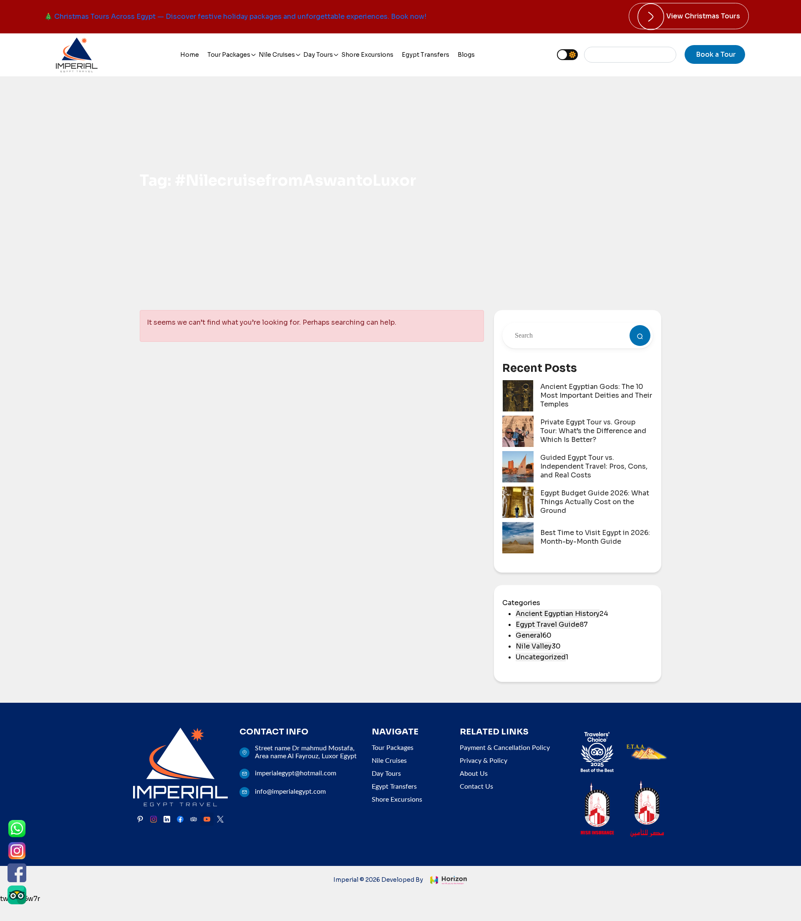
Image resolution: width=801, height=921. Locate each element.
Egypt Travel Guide (547, 624)
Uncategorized (541, 657)
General (529, 635)
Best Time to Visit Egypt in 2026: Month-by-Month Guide (595, 537)
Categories (521, 602)
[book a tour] (640, 335)
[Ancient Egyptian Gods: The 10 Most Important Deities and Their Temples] (518, 395)
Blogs (466, 54)
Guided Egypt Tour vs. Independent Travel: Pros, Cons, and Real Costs (593, 466)
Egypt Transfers (425, 54)
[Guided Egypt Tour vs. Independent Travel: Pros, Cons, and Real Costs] (518, 466)
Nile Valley (534, 646)
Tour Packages (228, 54)
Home (189, 54)
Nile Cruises (277, 54)
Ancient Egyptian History (557, 613)
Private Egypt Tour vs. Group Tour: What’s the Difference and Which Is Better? (593, 431)
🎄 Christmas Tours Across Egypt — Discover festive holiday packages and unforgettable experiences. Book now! (235, 16)
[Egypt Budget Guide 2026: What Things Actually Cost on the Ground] (518, 502)
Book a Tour (716, 54)
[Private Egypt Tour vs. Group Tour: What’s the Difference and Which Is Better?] (518, 431)
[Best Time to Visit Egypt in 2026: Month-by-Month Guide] (518, 537)
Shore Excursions (367, 54)
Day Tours (318, 54)
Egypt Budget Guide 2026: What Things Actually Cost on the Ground (594, 502)
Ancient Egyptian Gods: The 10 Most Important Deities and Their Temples (596, 396)
